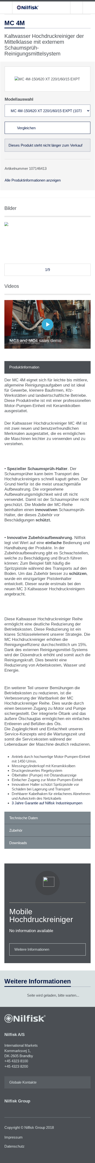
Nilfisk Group (17, 1101)
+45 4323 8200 (16, 1066)
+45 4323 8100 (16, 1061)
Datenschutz (14, 1146)
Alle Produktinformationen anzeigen (33, 180)
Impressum (13, 1137)
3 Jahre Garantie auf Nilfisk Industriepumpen (47, 803)
